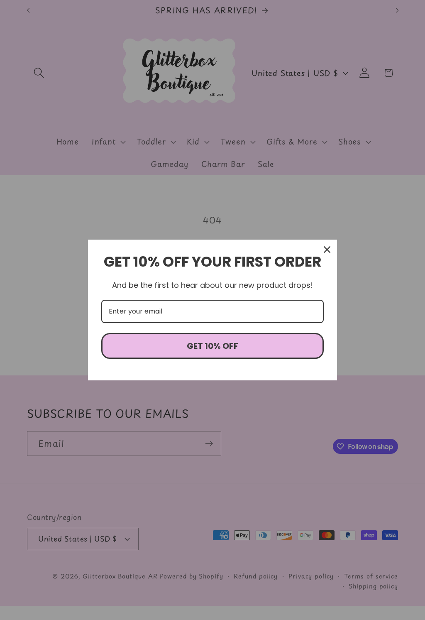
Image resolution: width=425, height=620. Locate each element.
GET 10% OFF (212, 346)
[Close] (327, 250)
